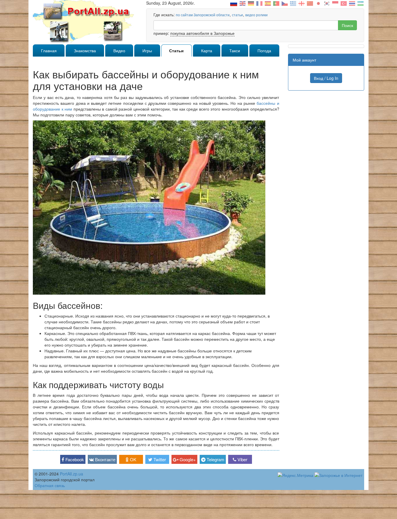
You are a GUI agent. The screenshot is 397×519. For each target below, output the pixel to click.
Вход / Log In (326, 78)
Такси (234, 50)
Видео (119, 50)
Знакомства (85, 50)
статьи (237, 14)
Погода (264, 50)
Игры (147, 50)
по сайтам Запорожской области (203, 14)
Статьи (176, 50)
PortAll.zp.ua (71, 474)
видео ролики (256, 14)
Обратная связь (50, 485)
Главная (49, 50)
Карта (206, 50)
